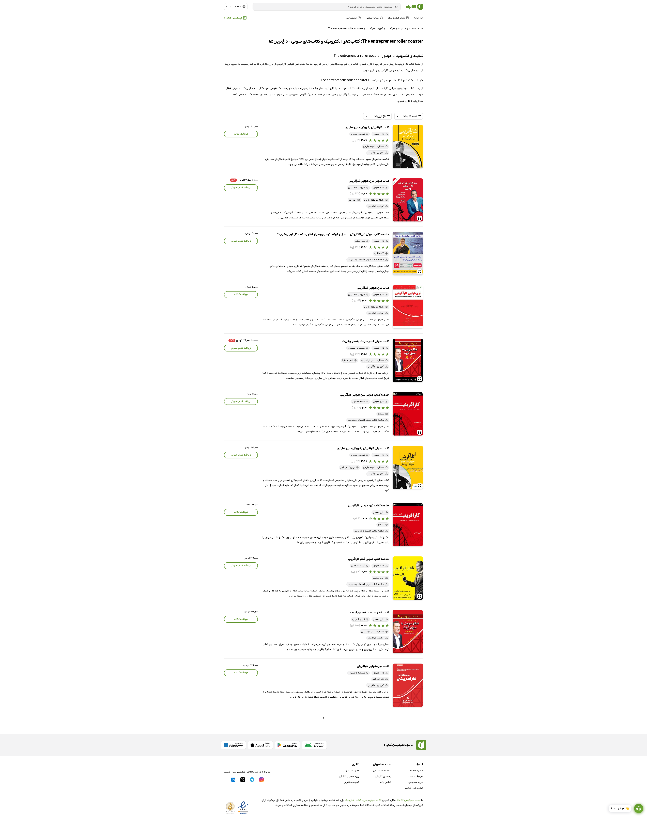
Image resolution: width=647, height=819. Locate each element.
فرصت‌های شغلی (414, 788)
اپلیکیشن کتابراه (233, 18)
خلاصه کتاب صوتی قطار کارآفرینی (368, 559)
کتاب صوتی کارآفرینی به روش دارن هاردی (363, 448)
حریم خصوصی (415, 782)
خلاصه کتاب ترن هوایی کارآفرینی (368, 506)
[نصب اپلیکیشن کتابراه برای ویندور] (233, 745)
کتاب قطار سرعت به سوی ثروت (369, 613)
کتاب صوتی (375, 800)
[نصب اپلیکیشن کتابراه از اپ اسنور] (260, 745)
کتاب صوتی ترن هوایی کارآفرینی (369, 181)
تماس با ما (385, 782)
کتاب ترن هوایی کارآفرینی (373, 288)
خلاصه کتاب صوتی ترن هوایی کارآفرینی (364, 395)
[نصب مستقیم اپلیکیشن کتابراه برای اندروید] (314, 745)
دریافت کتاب (241, 134)
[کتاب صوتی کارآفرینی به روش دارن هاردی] (408, 467)
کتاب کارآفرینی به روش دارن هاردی (367, 127)
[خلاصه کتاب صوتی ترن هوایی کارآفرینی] (408, 414)
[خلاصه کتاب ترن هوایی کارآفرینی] (408, 524)
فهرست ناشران (351, 782)
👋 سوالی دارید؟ (620, 808)
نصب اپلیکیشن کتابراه (408, 800)
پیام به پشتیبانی (382, 770)
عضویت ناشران (351, 770)
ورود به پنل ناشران (349, 776)
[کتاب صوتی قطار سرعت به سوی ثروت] (408, 360)
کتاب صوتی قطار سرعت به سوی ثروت (365, 341)
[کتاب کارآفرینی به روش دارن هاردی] (408, 146)
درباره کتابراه (416, 770)
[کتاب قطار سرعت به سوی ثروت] (408, 631)
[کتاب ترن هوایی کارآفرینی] (408, 307)
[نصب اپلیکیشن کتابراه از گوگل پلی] (287, 745)
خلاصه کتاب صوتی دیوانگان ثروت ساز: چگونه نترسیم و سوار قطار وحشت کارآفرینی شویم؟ (333, 234)
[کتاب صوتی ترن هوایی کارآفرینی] (408, 200)
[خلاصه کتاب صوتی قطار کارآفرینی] (408, 578)
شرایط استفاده (415, 776)
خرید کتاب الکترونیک (356, 800)
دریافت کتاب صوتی (240, 187)
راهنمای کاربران (383, 776)
